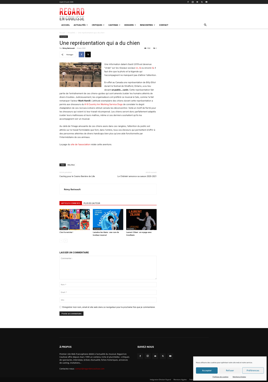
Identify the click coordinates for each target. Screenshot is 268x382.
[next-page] (65, 240)
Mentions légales (239, 377)
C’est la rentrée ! (66, 232)
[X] (202, 2)
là (140, 68)
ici (137, 68)
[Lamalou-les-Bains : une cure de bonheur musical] (108, 219)
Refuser (230, 370)
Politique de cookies (220, 377)
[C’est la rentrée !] (74, 219)
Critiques (97, 25)
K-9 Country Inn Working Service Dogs (104, 104)
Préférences (253, 370)
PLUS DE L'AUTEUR (92, 203)
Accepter (207, 370)
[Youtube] (206, 2)
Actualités (80, 25)
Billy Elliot (71, 165)
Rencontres (146, 25)
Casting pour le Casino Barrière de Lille (77, 176)
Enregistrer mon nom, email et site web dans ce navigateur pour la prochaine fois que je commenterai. (108, 307)
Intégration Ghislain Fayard (160, 379)
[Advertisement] (154, 14)
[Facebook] (188, 2)
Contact (163, 25)
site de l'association (80, 144)
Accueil (65, 25)
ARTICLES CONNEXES (70, 203)
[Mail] (197, 2)
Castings (113, 25)
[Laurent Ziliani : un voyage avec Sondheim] (141, 219)
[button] (205, 25)
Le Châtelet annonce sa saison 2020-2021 (137, 176)
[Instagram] (193, 2)
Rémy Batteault (69, 48)
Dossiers (129, 25)
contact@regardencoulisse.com (89, 368)
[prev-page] (61, 240)
